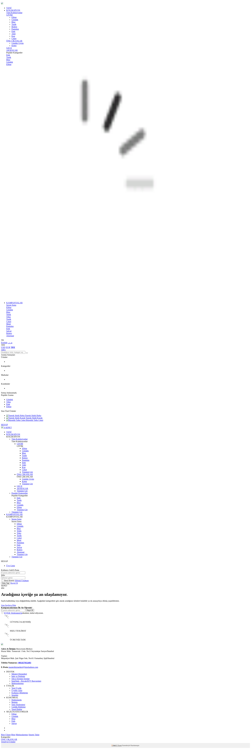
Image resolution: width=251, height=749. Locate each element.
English (4, 343)
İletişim (15, 702)
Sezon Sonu (11, 305)
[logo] (125, 3)
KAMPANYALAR (14, 303)
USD (3, 347)
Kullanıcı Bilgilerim (20, 693)
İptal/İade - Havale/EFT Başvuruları (26, 681)
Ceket (14, 38)
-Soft (114, 745)
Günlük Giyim (18, 43)
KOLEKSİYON (13, 10)
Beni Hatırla (9, 580)
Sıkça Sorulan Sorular (21, 679)
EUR (8, 347)
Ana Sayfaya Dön (8, 605)
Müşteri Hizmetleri (19, 674)
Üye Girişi (10, 566)
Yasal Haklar (17, 709)
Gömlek (15, 20)
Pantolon (15, 29)
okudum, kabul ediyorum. (23, 613)
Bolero (14, 27)
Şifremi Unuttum (22, 580)
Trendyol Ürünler (8, 742)
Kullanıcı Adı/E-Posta (10, 570)
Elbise (14, 17)
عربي (10, 343)
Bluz (13, 22)
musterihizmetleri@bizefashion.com (23, 667)
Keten (14, 45)
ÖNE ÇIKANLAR (14, 41)
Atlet (14, 34)
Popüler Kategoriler (20, 493)
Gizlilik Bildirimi (18, 707)
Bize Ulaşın (6, 735)
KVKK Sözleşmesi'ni (13, 613)
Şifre (3, 575)
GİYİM (9, 15)
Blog (13, 735)
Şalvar (9, 331)
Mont (8, 324)
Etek (13, 31)
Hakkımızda (17, 700)
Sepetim (15, 695)
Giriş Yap (5, 583)
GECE (9, 48)
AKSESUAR (12, 50)
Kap (13, 36)
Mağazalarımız (18, 683)
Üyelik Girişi (17, 690)
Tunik (14, 24)
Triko (8, 317)
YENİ (8, 8)
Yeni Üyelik (16, 688)
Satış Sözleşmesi (18, 704)
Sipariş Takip (33, 735)
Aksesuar (10, 336)
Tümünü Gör (27, 472)
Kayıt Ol (14, 583)
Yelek (8, 314)
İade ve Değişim (18, 676)
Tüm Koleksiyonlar (14, 13)
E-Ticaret (119, 745)
